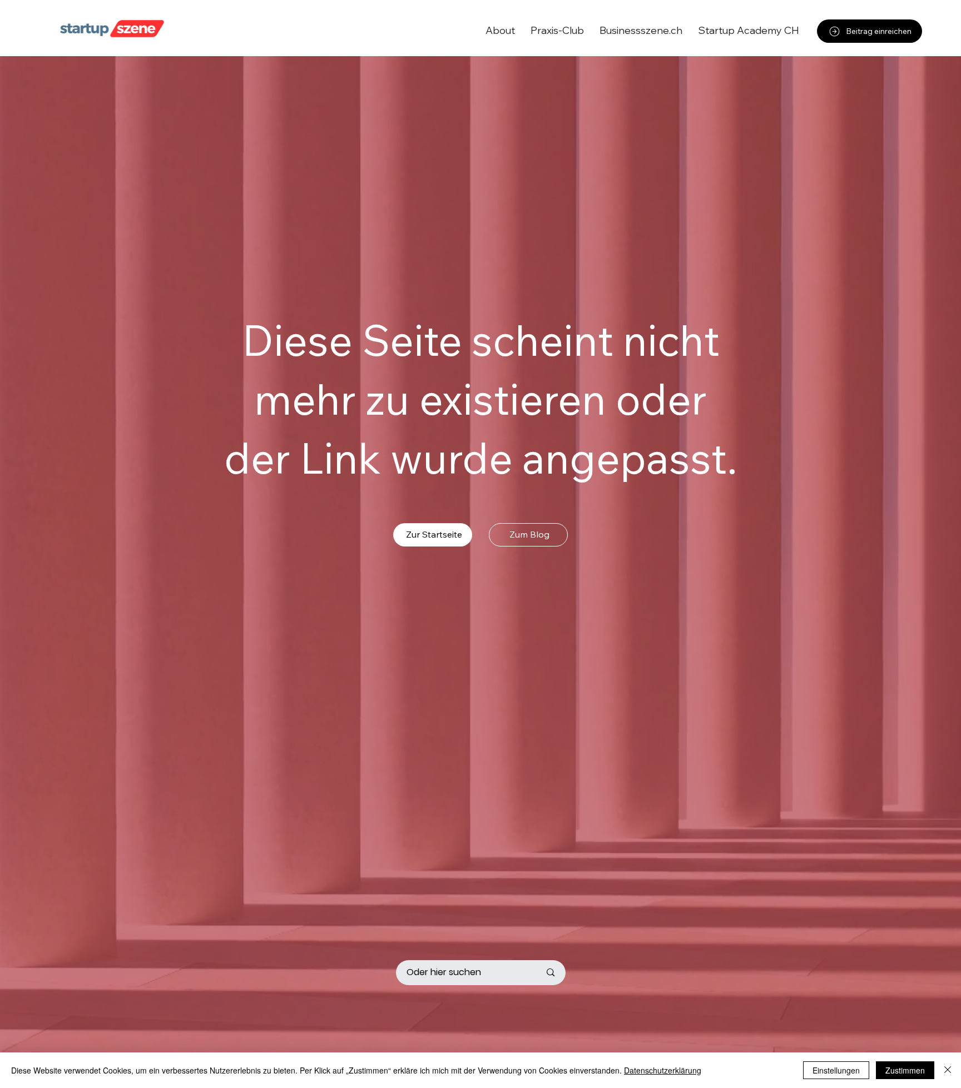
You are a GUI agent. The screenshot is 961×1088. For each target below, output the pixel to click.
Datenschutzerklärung (662, 1070)
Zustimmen (905, 1070)
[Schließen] (947, 1070)
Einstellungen (836, 1070)
